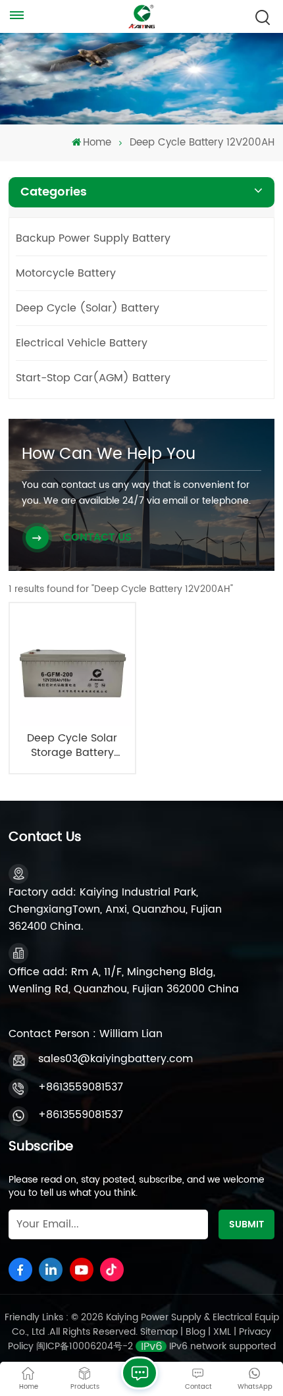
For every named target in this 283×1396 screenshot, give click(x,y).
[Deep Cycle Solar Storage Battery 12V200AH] (72, 666)
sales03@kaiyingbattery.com (115, 1058)
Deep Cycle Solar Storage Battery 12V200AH (72, 746)
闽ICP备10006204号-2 (84, 1346)
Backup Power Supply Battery (93, 238)
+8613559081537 (80, 1087)
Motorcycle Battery (66, 273)
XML (222, 1331)
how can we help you (108, 454)
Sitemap (159, 1331)
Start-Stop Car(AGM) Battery (93, 378)
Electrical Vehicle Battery (81, 343)
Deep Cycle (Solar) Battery (87, 308)
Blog (195, 1331)
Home (97, 143)
